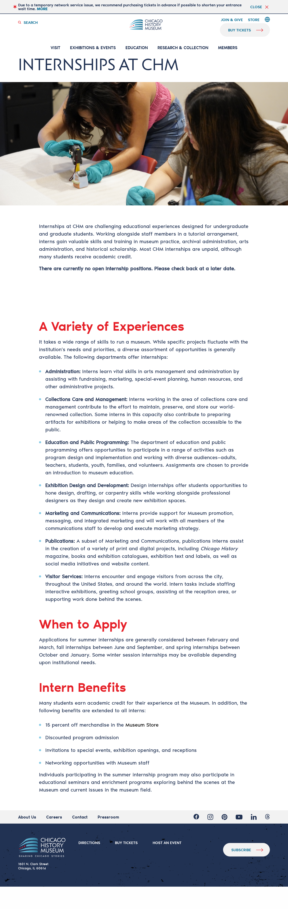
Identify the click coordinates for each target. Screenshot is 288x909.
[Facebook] (196, 816)
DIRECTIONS (89, 842)
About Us (27, 817)
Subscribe (241, 849)
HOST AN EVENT (167, 842)
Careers (54, 817)
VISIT (55, 47)
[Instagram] (210, 816)
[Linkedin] (254, 816)
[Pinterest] (224, 816)
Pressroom (108, 817)
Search (31, 22)
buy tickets (239, 30)
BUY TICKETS (126, 842)
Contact (79, 817)
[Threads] (267, 816)
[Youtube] (239, 816)
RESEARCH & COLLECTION (182, 47)
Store (254, 20)
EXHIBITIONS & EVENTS (93, 47)
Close (256, 7)
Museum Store (142, 724)
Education (136, 47)
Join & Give (232, 20)
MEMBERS (227, 47)
